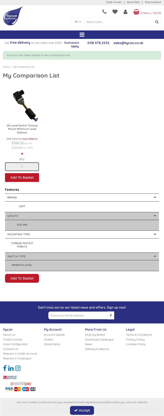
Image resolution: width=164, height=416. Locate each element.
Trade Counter (114, 2)
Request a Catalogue (17, 358)
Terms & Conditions (139, 334)
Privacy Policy (135, 339)
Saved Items (52, 344)
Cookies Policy (135, 344)
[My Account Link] (125, 11)
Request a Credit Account (20, 353)
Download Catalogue (99, 339)
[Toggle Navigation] (82, 35)
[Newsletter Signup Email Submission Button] (110, 315)
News (88, 344)
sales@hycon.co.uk (128, 43)
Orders (48, 339)
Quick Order (133, 2)
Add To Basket (22, 178)
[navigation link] (104, 11)
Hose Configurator (15, 344)
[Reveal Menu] (82, 35)
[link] (5, 368)
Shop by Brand (153, 2)
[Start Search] (157, 21)
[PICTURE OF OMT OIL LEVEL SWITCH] (22, 105)
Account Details (54, 334)
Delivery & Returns (97, 349)
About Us (9, 334)
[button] (155, 197)
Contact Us (10, 349)
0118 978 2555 (98, 43)
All (76, 21)
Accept (84, 410)
